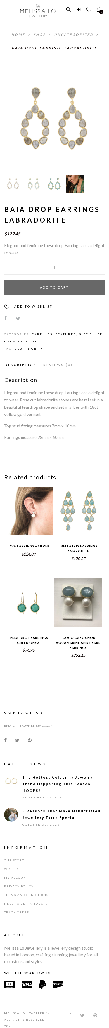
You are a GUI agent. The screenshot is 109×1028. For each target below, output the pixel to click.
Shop (40, 34)
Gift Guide (91, 334)
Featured (65, 334)
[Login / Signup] (79, 10)
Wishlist (12, 869)
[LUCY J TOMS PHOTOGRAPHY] (75, 184)
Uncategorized (74, 34)
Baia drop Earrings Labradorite (54, 48)
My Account (16, 877)
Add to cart (54, 287)
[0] (99, 9)
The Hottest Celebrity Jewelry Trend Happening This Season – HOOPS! (58, 784)
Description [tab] (21, 365)
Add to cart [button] (28, 519)
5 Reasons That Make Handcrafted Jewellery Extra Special (61, 814)
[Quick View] (40, 507)
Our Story (14, 860)
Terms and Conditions (26, 895)
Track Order (16, 912)
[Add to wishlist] (16, 507)
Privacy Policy (19, 886)
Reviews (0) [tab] (58, 365)
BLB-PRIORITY (29, 348)
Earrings (42, 334)
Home (19, 34)
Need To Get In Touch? (26, 903)
